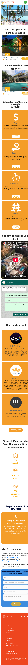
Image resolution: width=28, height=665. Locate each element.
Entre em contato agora (15, 430)
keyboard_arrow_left (1, 46)
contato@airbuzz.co (13, 557)
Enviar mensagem (16, 136)
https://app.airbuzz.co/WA (10, 561)
